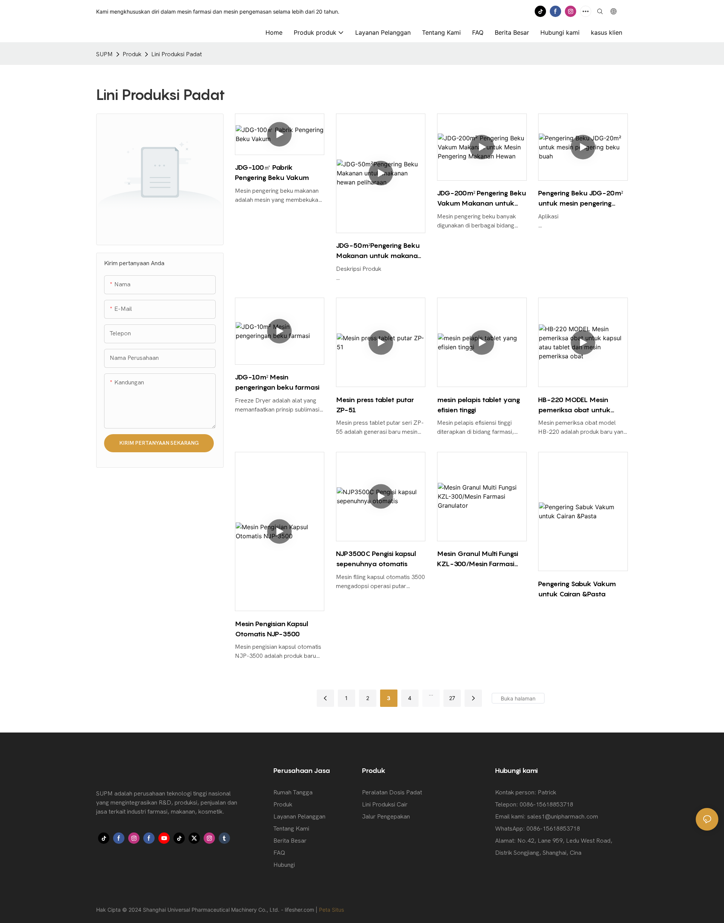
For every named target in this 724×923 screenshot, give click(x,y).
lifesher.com (300, 909)
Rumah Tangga (293, 792)
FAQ (279, 852)
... (431, 693)
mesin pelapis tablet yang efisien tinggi (478, 405)
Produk (132, 54)
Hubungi (284, 865)
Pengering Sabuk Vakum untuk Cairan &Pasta (577, 589)
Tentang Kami (291, 828)
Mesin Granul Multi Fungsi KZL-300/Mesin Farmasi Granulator (477, 559)
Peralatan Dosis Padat (392, 792)
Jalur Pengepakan (386, 816)
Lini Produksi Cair (385, 804)
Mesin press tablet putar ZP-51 (375, 405)
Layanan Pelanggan (299, 816)
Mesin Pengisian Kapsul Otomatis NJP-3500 (271, 629)
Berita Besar (290, 840)
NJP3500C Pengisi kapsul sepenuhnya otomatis (376, 559)
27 (452, 698)
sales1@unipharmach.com (562, 816)
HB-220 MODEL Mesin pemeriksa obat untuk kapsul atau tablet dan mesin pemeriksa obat (575, 405)
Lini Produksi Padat (176, 54)
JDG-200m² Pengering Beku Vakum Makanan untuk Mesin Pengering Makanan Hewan (481, 198)
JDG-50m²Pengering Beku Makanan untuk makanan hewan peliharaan (379, 251)
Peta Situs (331, 909)
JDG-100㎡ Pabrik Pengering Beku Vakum (272, 172)
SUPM (104, 54)
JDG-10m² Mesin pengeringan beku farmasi (277, 382)
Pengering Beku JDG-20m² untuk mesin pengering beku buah (580, 198)
